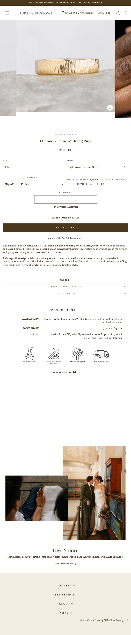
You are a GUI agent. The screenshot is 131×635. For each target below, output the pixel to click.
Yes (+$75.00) (86, 184)
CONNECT (64, 585)
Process (65, 280)
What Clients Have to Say (65, 563)
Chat (64, 612)
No (102, 184)
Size (5, 160)
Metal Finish (33, 178)
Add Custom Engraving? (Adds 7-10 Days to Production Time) (96, 180)
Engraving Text (65, 192)
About (64, 603)
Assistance (65, 594)
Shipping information (65, 287)
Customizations (65, 293)
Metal (70, 160)
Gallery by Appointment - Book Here (88, 13)
